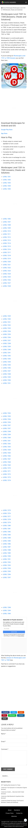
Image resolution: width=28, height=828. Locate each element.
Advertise (14, 816)
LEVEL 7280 (7, 525)
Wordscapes (9, 8)
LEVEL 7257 (7, 425)
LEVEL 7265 (7, 453)
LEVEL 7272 (7, 474)
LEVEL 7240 (7, 349)
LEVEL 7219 (7, 258)
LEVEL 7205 (7, 189)
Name (3, 734)
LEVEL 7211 (7, 234)
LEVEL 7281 (7, 528)
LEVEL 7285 (7, 541)
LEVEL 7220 (7, 262)
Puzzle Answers (14, 821)
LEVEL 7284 (7, 538)
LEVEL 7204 (7, 186)
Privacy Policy (10, 813)
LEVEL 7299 (7, 610)
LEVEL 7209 (7, 228)
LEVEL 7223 (7, 271)
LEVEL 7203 (7, 183)
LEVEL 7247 (7, 371)
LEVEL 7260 (7, 437)
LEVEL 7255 (7, 422)
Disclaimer (17, 810)
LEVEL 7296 (7, 574)
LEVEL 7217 (7, 252)
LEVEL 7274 (7, 480)
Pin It (4, 715)
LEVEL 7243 (7, 359)
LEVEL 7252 (7, 413)
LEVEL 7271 (7, 471)
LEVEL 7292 (7, 562)
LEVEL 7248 (7, 374)
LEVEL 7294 (7, 568)
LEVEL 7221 (7, 265)
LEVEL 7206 (7, 219)
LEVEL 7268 (7, 462)
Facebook (5, 712)
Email (3, 741)
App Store (4, 133)
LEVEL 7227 (7, 283)
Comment (4, 749)
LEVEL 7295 (7, 571)
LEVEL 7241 (7, 353)
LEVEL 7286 (7, 544)
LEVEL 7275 (7, 510)
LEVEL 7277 (7, 516)
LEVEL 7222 (7, 268)
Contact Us (19, 813)
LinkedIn (21, 715)
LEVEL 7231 (7, 322)
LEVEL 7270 (7, 468)
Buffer (4, 718)
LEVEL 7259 (7, 434)
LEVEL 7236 (7, 337)
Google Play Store (6, 129)
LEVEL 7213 (7, 240)
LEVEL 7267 (7, 459)
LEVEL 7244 (7, 362)
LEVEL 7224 (7, 274)
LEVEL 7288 (7, 550)
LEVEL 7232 (7, 325)
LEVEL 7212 (7, 237)
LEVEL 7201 (7, 177)
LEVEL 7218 (7, 255)
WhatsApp (12, 715)
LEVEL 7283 (7, 535)
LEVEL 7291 (7, 559)
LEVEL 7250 (7, 380)
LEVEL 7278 (7, 519)
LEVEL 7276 (7, 513)
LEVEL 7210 (7, 231)
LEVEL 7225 (7, 277)
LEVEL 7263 (7, 447)
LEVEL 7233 (7, 328)
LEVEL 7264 (7, 450)
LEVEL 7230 (7, 319)
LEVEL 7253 (7, 416)
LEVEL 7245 (7, 365)
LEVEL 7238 (7, 343)
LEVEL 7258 (7, 431)
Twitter (14, 712)
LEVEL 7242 (7, 356)
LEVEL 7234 (7, 331)
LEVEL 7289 (7, 553)
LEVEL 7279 (7, 522)
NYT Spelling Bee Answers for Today (10, 785)
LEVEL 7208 (7, 225)
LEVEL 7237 (7, 340)
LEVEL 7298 (7, 607)
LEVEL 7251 (7, 383)
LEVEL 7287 (7, 547)
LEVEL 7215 (7, 246)
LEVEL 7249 (7, 377)
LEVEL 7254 (7, 419)
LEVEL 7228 (7, 286)
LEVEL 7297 (7, 577)
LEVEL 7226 (7, 280)
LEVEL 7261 (7, 441)
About (9, 810)
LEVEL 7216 (7, 249)
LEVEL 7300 (7, 613)
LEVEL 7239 (7, 346)
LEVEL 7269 (7, 465)
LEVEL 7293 (7, 565)
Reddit (21, 712)
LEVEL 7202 (7, 180)
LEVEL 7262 (7, 444)
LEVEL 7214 (7, 243)
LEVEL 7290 (7, 556)
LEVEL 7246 (7, 368)
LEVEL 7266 (7, 456)
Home (4, 8)
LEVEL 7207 (7, 222)
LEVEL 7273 (7, 477)
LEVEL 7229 (7, 316)
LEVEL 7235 (7, 334)
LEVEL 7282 (7, 532)
